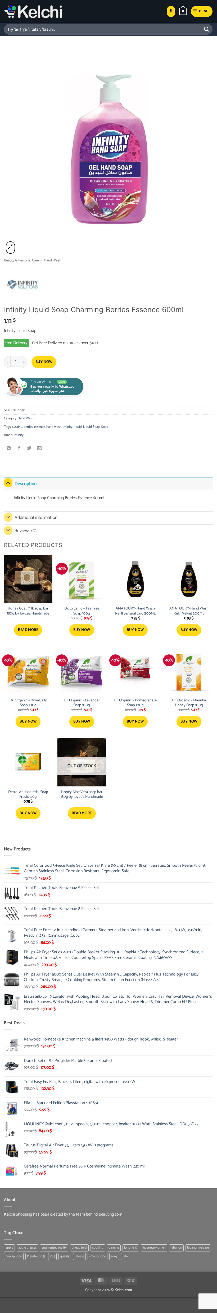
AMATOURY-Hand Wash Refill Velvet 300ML (189, 611)
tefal (126, 1256)
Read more (28, 630)
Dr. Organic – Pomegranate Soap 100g (135, 703)
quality (65, 1256)
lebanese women (154, 1247)
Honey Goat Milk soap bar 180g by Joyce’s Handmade (28, 611)
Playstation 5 (36, 1256)
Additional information (36, 518)
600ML (17, 427)
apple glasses (27, 1247)
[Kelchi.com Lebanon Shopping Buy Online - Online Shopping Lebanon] (33, 11)
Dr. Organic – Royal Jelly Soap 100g (28, 703)
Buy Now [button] (81, 630)
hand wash (53, 427)
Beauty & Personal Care (21, 260)
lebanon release (198, 1247)
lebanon (176, 1247)
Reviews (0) (26, 531)
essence (39, 427)
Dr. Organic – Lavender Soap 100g (82, 703)
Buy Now (43, 362)
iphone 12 (130, 1247)
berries (28, 427)
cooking (97, 1247)
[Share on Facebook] (19, 449)
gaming (113, 1247)
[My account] (171, 11)
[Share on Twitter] (29, 449)
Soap (104, 427)
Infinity (68, 427)
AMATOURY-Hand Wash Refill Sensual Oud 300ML (135, 611)
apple (9, 1247)
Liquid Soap (91, 427)
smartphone (97, 1256)
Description (26, 484)
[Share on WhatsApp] (9, 449)
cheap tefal (79, 1247)
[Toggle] (8, 482)
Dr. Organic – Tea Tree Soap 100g (81, 611)
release (79, 1256)
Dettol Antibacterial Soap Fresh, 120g (28, 794)
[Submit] (206, 29)
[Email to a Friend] (39, 449)
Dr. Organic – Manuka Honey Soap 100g (189, 703)
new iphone (14, 1256)
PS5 (52, 1256)
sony (114, 1256)
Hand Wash (52, 260)
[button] (183, 11)
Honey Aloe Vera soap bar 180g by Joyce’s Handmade (82, 794)
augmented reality (54, 1247)
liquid (78, 427)
